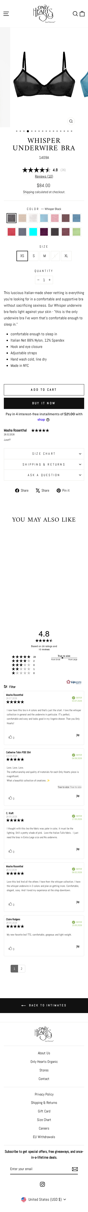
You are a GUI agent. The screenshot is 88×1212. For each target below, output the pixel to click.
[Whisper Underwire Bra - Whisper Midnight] (24, 596)
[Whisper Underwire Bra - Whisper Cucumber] (27, 600)
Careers (44, 1128)
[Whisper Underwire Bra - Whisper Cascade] (24, 591)
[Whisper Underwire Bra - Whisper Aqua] (29, 596)
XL (66, 255)
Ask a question (44, 475)
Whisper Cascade (44, 218)
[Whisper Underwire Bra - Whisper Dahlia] (21, 600)
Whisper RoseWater (54, 218)
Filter (12, 687)
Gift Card (44, 1111)
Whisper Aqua (33, 231)
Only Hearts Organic (44, 1061)
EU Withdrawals (44, 1136)
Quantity (44, 271)
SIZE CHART (44, 454)
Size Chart (44, 1119)
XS (22, 255)
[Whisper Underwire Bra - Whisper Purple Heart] (11, 600)
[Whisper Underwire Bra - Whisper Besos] (19, 596)
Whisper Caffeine (54, 231)
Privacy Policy (44, 1094)
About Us (44, 1053)
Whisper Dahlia (65, 231)
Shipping (28, 192)
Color (44, 209)
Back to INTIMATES (47, 1005)
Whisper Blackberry (65, 218)
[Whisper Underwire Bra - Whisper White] (19, 591)
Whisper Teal (76, 218)
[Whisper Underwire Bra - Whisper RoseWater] (29, 591)
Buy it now (44, 403)
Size (44, 246)
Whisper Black (11, 218)
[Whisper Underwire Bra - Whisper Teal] (14, 596)
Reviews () (44, 176)
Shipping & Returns (44, 464)
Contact (44, 1078)
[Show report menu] (78, 736)
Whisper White (33, 218)
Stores (44, 1070)
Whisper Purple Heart (44, 231)
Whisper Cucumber (76, 231)
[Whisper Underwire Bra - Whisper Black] (8, 591)
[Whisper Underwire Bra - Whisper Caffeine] (16, 600)
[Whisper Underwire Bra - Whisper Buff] (14, 591)
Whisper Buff (22, 218)
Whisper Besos (11, 231)
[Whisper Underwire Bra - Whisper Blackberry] (8, 596)
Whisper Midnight (22, 231)
